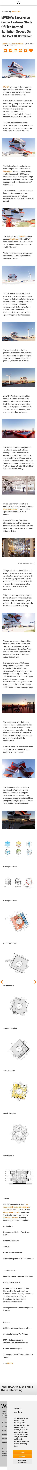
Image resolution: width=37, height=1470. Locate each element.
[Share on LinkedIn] (15, 50)
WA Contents (15, 11)
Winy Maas (13, 239)
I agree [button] (22, 1452)
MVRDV (6, 87)
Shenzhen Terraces (10, 1217)
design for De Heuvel (11, 1212)
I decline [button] (22, 1456)
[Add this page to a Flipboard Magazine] (25, 50)
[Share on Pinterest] (20, 50)
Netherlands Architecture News (12, 44)
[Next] (35, 982)
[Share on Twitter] (5, 50)
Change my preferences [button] (22, 1461)
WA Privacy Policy (6, 1449)
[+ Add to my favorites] (31, 50)
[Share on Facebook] (10, 50)
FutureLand (7, 171)
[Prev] (1, 982)
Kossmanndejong (10, 509)
